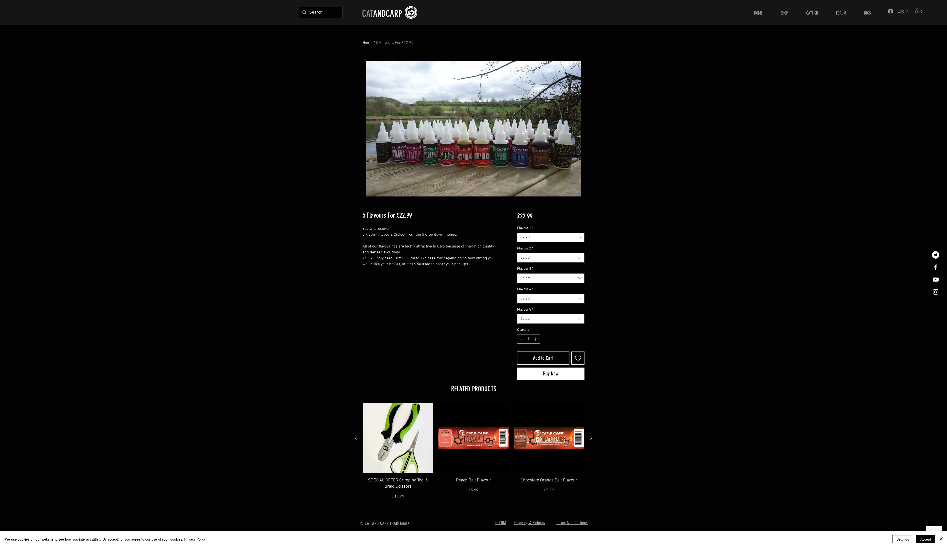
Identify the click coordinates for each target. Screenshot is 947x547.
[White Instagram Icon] (935, 292)
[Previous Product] (356, 438)
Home (367, 42)
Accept (925, 539)
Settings (902, 539)
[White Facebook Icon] (935, 267)
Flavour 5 (525, 310)
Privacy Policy (195, 539)
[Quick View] (398, 438)
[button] (920, 10)
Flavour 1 (525, 228)
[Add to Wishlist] (577, 358)
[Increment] (536, 339)
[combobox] (550, 237)
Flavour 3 (525, 269)
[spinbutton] (528, 339)
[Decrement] (521, 339)
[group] (473, 451)
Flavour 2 (525, 249)
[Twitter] (935, 255)
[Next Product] (591, 438)
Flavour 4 (525, 289)
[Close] (941, 539)
